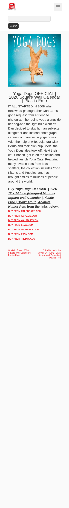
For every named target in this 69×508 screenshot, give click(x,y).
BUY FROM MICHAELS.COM (23, 229)
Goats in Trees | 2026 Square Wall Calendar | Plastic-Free (19, 253)
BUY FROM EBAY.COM (20, 225)
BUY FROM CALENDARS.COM (24, 211)
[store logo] (18, 7)
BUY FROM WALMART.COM (23, 220)
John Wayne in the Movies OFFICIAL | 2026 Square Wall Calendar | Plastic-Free (49, 254)
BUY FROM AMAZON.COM (22, 216)
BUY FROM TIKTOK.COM (22, 238)
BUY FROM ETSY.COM (20, 234)
